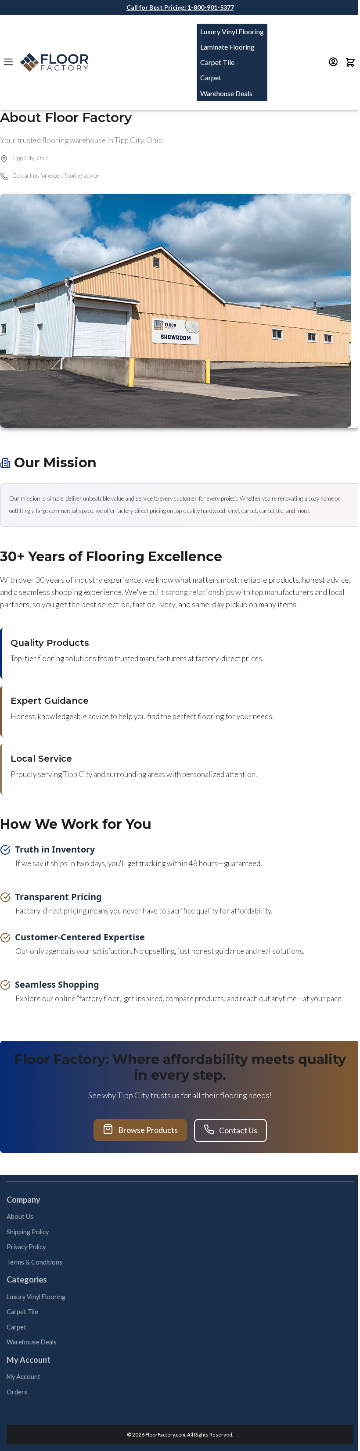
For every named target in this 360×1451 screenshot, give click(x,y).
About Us (20, 1216)
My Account (23, 1376)
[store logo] (54, 62)
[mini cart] (350, 62)
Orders (17, 1392)
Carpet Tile (217, 62)
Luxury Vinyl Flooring (232, 31)
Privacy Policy (26, 1246)
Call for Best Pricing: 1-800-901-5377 (180, 7)
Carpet (210, 77)
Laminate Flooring (227, 47)
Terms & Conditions (34, 1262)
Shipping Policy (28, 1232)
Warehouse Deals (226, 93)
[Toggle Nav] (9, 62)
